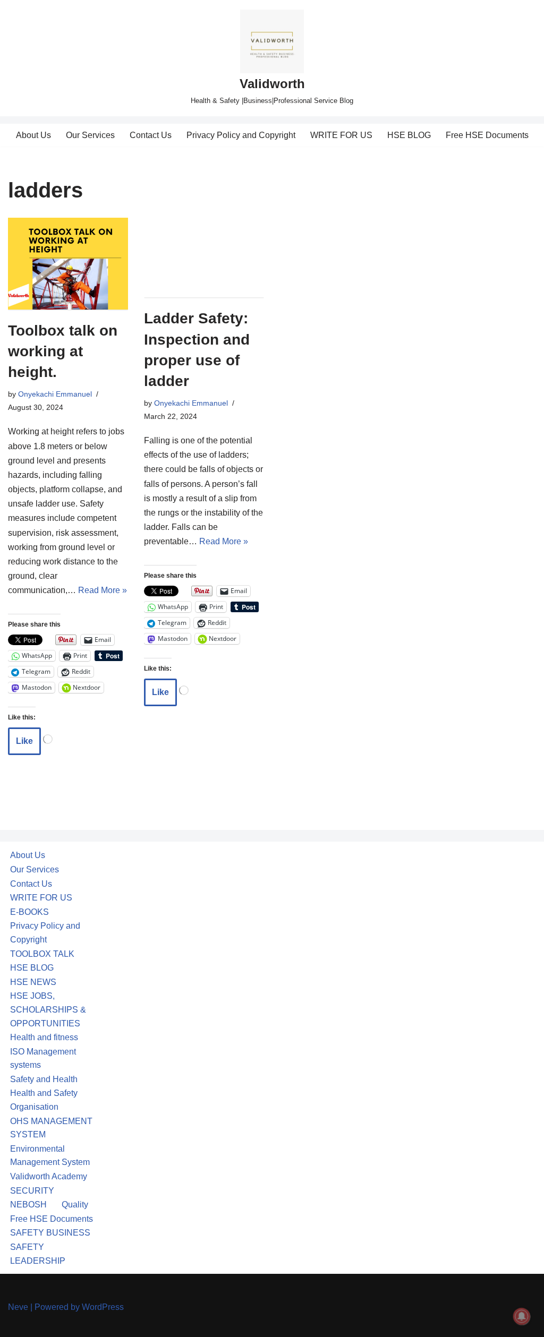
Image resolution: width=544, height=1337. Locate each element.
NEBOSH (28, 1204)
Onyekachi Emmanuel (55, 394)
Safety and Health (44, 1079)
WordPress (103, 1307)
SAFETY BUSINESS (50, 1232)
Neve (18, 1307)
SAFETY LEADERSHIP (37, 1253)
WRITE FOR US (341, 135)
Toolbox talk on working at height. (62, 351)
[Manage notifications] (521, 1316)
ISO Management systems (43, 1058)
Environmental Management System (50, 1155)
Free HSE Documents (487, 135)
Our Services (90, 135)
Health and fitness (44, 1037)
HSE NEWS (33, 982)
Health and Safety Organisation (44, 1100)
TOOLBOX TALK (42, 953)
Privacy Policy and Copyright (240, 135)
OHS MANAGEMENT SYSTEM (51, 1128)
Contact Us (151, 135)
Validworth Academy (48, 1176)
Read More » (102, 590)
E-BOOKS (29, 911)
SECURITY (32, 1190)
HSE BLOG (409, 135)
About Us (33, 135)
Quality (75, 1204)
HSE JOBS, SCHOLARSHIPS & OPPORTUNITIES (48, 1009)
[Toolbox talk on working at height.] (68, 264)
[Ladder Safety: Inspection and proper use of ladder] (204, 257)
